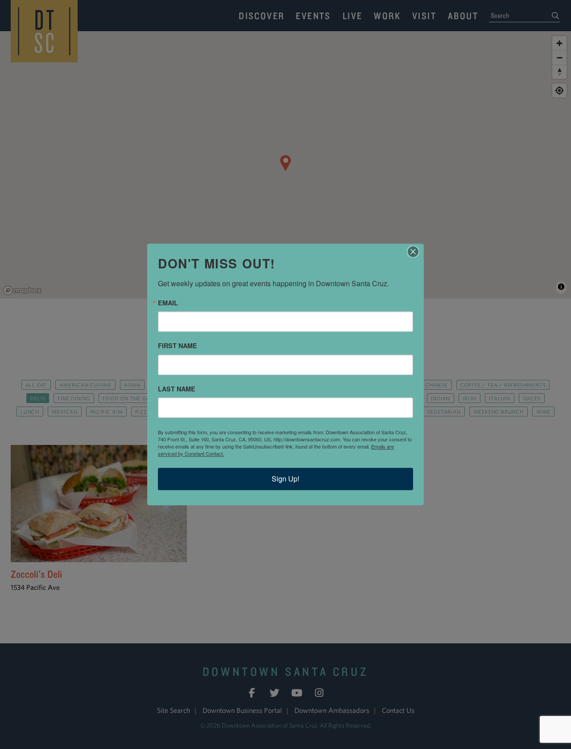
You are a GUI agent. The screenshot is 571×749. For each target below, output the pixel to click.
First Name (177, 346)
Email (168, 303)
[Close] (415, 251)
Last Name (176, 389)
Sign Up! (285, 479)
